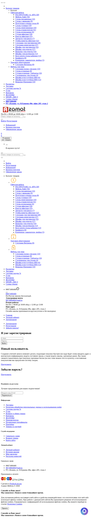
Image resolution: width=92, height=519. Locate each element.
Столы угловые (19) (23, 26)
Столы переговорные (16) (25, 28)
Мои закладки (11, 454)
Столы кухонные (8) (23, 71)
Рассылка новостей (13, 456)
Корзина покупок (13, 127)
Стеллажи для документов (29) (27, 43)
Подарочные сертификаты (16, 422)
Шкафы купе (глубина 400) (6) (27, 77)
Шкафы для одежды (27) (25, 49)
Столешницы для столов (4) (26, 75)
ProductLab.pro (16, 484)
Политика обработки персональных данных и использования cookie (34, 407)
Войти (8, 163)
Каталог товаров (12, 8)
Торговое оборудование (20, 62)
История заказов (12, 452)
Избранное (11, 125)
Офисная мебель (17, 13)
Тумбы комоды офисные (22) (27, 41)
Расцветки (10, 84)
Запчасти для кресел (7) (24, 39)
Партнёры (10, 424)
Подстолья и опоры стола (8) (27, 23)
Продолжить (6, 364)
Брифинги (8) (20, 58)
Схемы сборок (11, 99)
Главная (9, 315)
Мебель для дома (17, 67)
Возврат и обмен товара (15, 414)
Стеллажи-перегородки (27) (26, 45)
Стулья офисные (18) (23, 34)
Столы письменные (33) (25, 19)
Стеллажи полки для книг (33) (27, 69)
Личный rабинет (12, 317)
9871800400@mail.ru (14, 300)
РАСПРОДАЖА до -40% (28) (27, 15)
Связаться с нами (13, 436)
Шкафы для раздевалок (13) (26, 54)
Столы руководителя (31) (25, 30)
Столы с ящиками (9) (24, 21)
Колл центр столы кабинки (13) (28, 56)
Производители (12, 420)
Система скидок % (13, 88)
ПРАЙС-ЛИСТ (12, 97)
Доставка (9, 86)
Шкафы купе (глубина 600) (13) (28, 80)
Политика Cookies (14, 504)
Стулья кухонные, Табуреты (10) (28, 73)
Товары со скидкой (13, 427)
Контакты (10, 93)
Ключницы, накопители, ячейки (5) (29, 60)
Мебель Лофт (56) (22, 17)
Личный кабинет (13, 450)
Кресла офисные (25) (23, 36)
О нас (8, 90)
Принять (5, 508)
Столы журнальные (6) (24, 32)
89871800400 (11, 294)
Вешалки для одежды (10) (25, 52)
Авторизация (11, 319)
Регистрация (12, 121)
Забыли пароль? (12, 328)
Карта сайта (10, 440)
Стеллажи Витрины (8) (24, 65)
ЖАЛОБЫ (10, 95)
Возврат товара (12, 438)
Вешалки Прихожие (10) (25, 82)
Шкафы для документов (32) (27, 47)
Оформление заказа (14, 129)
